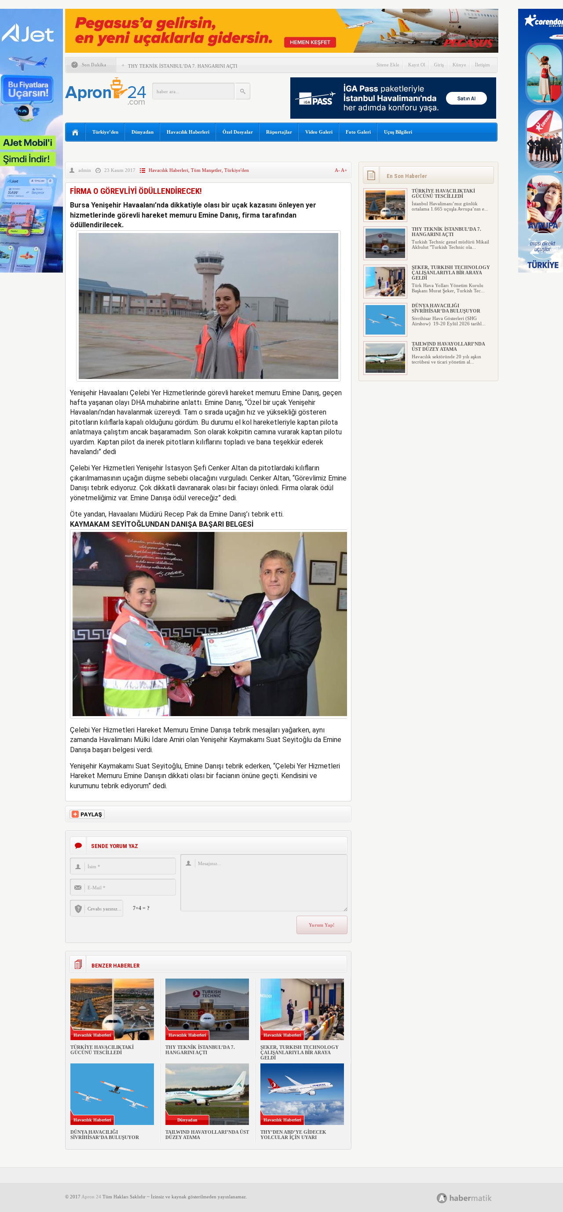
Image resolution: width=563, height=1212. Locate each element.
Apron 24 (91, 1196)
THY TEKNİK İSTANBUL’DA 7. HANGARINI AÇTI (183, 66)
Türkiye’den (105, 132)
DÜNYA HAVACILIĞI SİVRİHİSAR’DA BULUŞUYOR (104, 1134)
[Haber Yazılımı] (474, 1197)
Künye (459, 64)
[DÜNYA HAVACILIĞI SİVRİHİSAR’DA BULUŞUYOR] (385, 333)
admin (84, 170)
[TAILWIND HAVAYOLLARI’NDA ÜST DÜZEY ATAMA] (385, 371)
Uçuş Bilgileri (398, 132)
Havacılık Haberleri (188, 132)
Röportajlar (279, 132)
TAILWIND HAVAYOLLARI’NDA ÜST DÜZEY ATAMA (448, 346)
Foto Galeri (358, 132)
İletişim (482, 64)
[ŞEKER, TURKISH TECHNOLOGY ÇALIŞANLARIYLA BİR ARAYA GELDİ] (385, 294)
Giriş (439, 64)
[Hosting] (442, 1198)
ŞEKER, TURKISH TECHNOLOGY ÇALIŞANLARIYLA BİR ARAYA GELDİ (299, 1052)
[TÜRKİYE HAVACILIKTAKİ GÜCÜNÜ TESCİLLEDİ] (385, 218)
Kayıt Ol (416, 64)
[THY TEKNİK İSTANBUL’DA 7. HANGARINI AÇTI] (385, 256)
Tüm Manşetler (206, 170)
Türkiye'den (236, 170)
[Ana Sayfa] (75, 132)
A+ (344, 170)
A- (338, 170)
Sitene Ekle (388, 64)
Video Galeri (319, 132)
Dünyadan (143, 132)
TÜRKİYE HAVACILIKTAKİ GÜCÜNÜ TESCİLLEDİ (102, 1050)
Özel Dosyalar (238, 132)
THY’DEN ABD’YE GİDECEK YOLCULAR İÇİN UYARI (293, 1134)
